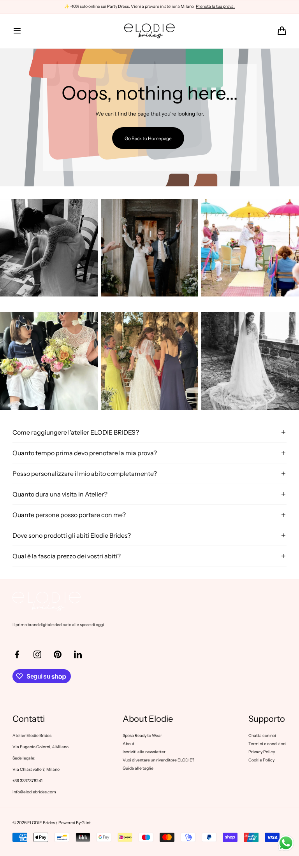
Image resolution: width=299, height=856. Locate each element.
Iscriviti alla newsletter (144, 751)
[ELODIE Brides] (149, 31)
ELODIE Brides (41, 822)
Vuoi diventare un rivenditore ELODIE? (158, 760)
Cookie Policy (261, 760)
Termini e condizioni (267, 743)
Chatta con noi (262, 735)
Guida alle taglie (138, 768)
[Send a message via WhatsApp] (286, 843)
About (128, 743)
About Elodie (148, 719)
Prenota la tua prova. (215, 6)
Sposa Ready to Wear (142, 735)
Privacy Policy (261, 751)
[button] (17, 30)
